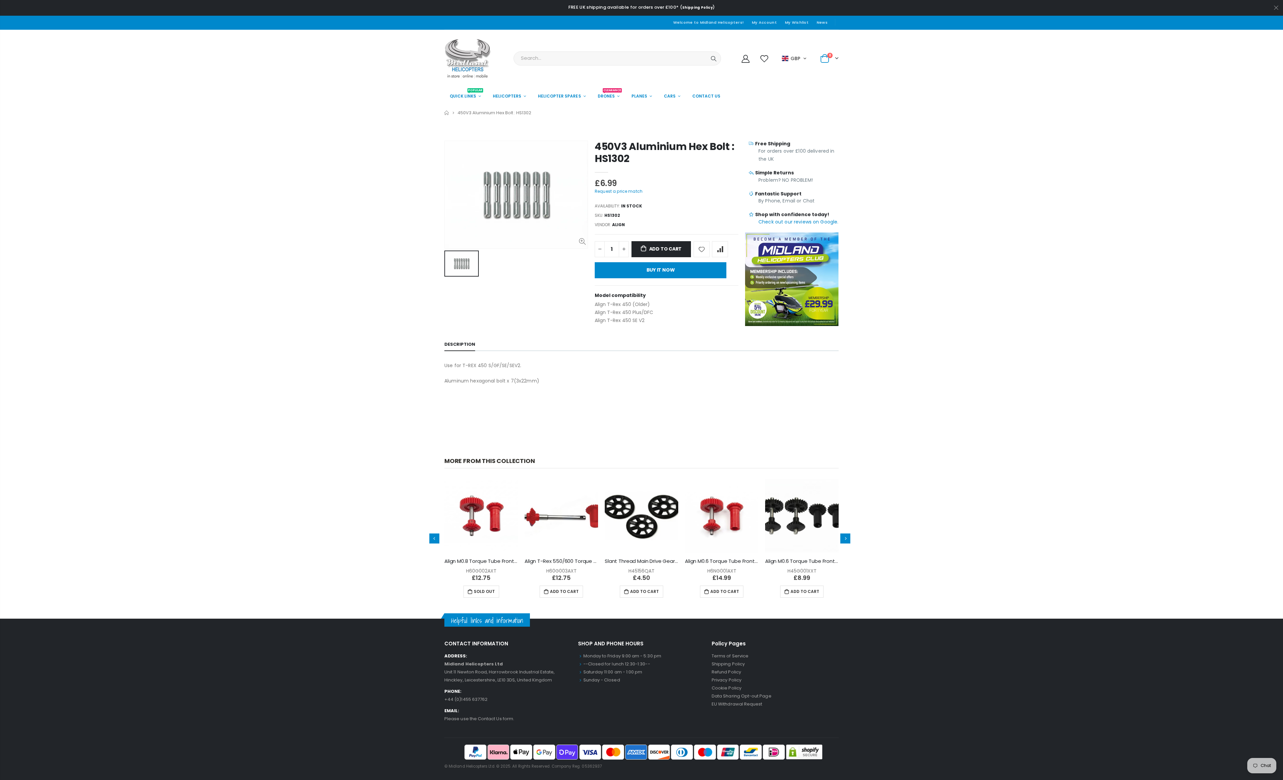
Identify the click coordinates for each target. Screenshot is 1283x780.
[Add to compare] (720, 249)
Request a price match (619, 191)
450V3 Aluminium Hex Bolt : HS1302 (664, 152)
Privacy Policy (726, 680)
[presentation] (434, 538)
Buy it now (661, 270)
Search (714, 58)
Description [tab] (459, 344)
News (822, 22)
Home (446, 113)
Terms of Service (730, 656)
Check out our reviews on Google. (798, 221)
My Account (764, 22)
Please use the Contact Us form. (479, 719)
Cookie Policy (726, 688)
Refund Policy (726, 672)
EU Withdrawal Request (737, 704)
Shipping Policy (697, 7)
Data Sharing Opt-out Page (741, 696)
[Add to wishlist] (702, 249)
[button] (794, 58)
